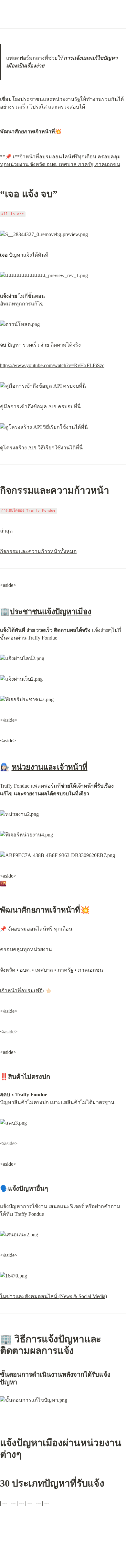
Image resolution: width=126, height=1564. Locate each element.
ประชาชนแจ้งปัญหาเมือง (50, 611)
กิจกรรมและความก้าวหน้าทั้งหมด (38, 551)
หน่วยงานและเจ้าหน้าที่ (50, 767)
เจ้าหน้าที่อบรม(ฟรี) (22, 990)
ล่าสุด (6, 531)
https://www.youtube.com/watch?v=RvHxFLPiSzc (52, 365)
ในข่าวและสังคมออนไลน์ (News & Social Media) (53, 1296)
